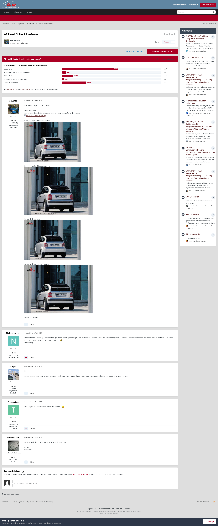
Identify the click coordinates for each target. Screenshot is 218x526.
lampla (13, 366)
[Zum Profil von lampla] (13, 374)
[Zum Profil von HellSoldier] (187, 226)
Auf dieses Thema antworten (162, 51)
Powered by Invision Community (109, 514)
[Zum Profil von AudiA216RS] (187, 113)
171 (14, 457)
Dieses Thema (203, 12)
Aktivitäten (18, 12)
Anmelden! (30, 12)
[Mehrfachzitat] (26, 324)
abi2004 (17, 41)
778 (14, 422)
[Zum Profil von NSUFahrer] (187, 206)
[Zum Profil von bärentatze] (13, 446)
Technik (203, 51)
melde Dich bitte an (80, 474)
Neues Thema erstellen (134, 51)
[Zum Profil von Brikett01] (187, 51)
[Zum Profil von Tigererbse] (13, 410)
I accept (210, 522)
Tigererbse (13, 402)
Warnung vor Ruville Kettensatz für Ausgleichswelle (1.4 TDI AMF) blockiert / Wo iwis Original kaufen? (199, 80)
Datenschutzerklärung (106, 509)
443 (14, 353)
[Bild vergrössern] (35, 115)
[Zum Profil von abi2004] (6, 41)
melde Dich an (12, 89)
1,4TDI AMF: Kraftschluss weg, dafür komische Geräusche (197, 38)
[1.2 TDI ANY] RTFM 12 (196, 57)
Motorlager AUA (193, 234)
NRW (201, 165)
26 (166, 69)
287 (14, 121)
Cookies (127, 509)
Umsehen (7, 12)
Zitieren (32, 324)
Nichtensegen (13, 333)
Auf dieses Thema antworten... (27, 483)
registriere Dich (26, 89)
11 (166, 82)
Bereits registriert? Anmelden (185, 5)
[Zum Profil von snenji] (187, 95)
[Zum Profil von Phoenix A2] (187, 141)
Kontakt (119, 509)
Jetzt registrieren (208, 5)
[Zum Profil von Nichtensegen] (13, 341)
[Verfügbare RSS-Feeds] (214, 501)
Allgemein (24, 43)
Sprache (91, 509)
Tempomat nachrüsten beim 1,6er (196, 102)
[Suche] (213, 12)
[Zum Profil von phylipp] (187, 69)
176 (14, 386)
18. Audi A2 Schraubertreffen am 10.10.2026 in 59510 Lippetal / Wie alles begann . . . (200, 151)
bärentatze (13, 437)
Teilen (156, 42)
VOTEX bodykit (192, 197)
